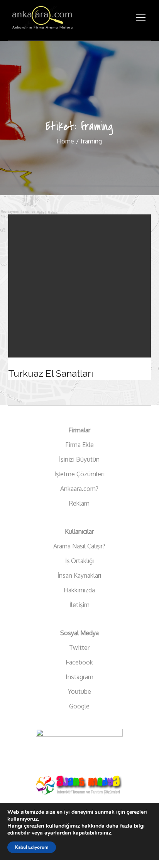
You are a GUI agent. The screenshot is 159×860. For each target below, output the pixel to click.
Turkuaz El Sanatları (50, 373)
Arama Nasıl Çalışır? (79, 546)
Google (79, 706)
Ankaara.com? (79, 488)
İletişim (79, 605)
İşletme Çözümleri (79, 474)
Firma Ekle (79, 445)
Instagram (79, 677)
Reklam (79, 503)
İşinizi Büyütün (79, 459)
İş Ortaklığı (79, 561)
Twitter (79, 647)
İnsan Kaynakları (79, 575)
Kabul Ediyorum (31, 847)
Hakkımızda (79, 590)
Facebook (79, 662)
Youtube (79, 691)
